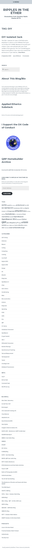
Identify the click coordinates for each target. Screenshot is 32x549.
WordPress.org (5, 386)
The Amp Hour (5, 537)
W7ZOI (7, 227)
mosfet (12, 217)
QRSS (7, 222)
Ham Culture (5, 288)
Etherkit (4, 275)
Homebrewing (5, 292)
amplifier (9, 205)
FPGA (3, 285)
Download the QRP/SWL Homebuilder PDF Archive (14, 170)
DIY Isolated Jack (12, 37)
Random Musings (6, 346)
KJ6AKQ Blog (5, 451)
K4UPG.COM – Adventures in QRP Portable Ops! (13, 431)
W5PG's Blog (5, 504)
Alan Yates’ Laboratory (7, 400)
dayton (27, 208)
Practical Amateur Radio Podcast (10, 530)
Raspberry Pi (14, 222)
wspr (23, 228)
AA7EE (4, 205)
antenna (14, 205)
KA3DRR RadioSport (7, 434)
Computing (4, 251)
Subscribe (7, 193)
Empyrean (11, 211)
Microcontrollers (6, 298)
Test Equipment (5, 356)
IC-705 (16, 214)
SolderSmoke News (6, 475)
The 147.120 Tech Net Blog (8, 478)
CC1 (11, 208)
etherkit (19, 211)
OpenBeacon (19, 217)
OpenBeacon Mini (9, 219)
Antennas (4, 241)
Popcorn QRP (5, 468)
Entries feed (5, 380)
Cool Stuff (4, 258)
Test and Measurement (7, 353)
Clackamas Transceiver (8, 329)
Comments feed (6, 383)
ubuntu (20, 225)
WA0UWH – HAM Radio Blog (9, 507)
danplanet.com (5, 417)
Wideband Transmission (8, 367)
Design (3, 268)
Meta (3, 295)
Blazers (3, 244)
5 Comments (26, 56)
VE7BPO (25, 225)
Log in (3, 376)
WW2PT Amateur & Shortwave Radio (11, 518)
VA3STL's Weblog (6, 490)
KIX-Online (4, 448)
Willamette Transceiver (7, 343)
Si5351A (4, 225)
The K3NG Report (6, 487)
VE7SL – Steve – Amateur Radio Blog (11, 494)
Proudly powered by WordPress (8, 547)
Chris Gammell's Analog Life (9, 410)
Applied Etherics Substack (11, 105)
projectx (19, 219)
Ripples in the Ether (16, 11)
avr (23, 205)
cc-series (6, 208)
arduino (19, 205)
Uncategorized (5, 363)
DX (2, 271)
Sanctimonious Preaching (8, 350)
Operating (4, 309)
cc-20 (27, 205)
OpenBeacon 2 (5, 281)
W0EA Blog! (5, 497)
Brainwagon (5, 407)
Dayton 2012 (5, 264)
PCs (3, 319)
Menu (16, 2)
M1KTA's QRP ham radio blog (9, 458)
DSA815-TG (4, 211)
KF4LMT (3, 444)
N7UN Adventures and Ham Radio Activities (13, 465)
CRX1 (21, 208)
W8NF (11, 227)
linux (24, 214)
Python (24, 219)
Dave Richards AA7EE (7, 421)
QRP (4, 222)
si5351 (24, 222)
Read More (21, 52)
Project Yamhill (5, 336)
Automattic (27, 547)
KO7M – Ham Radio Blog (8, 455)
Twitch (16, 225)
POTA (3, 312)
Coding (3, 247)
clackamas (17, 208)
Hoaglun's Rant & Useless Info (9, 427)
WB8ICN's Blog (5, 511)
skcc (8, 225)
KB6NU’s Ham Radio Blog (8, 438)
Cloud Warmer (5, 414)
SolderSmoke (5, 534)
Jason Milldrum (17, 56)
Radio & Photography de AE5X (9, 472)
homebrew (10, 214)
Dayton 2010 (5, 261)
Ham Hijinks (5, 424)
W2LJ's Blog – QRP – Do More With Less (11, 501)
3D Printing (5, 237)
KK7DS (20, 214)
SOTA (3, 316)
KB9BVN (4, 441)
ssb (13, 225)
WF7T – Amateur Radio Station (9, 514)
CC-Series (4, 326)
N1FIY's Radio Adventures (8, 461)
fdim (25, 211)
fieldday (28, 211)
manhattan (5, 217)
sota (10, 225)
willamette (17, 228)
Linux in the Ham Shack (7, 527)
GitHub (3, 214)
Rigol (20, 222)
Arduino (4, 302)
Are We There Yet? (6, 403)
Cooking (4, 254)
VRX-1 (3, 227)
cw (24, 208)
